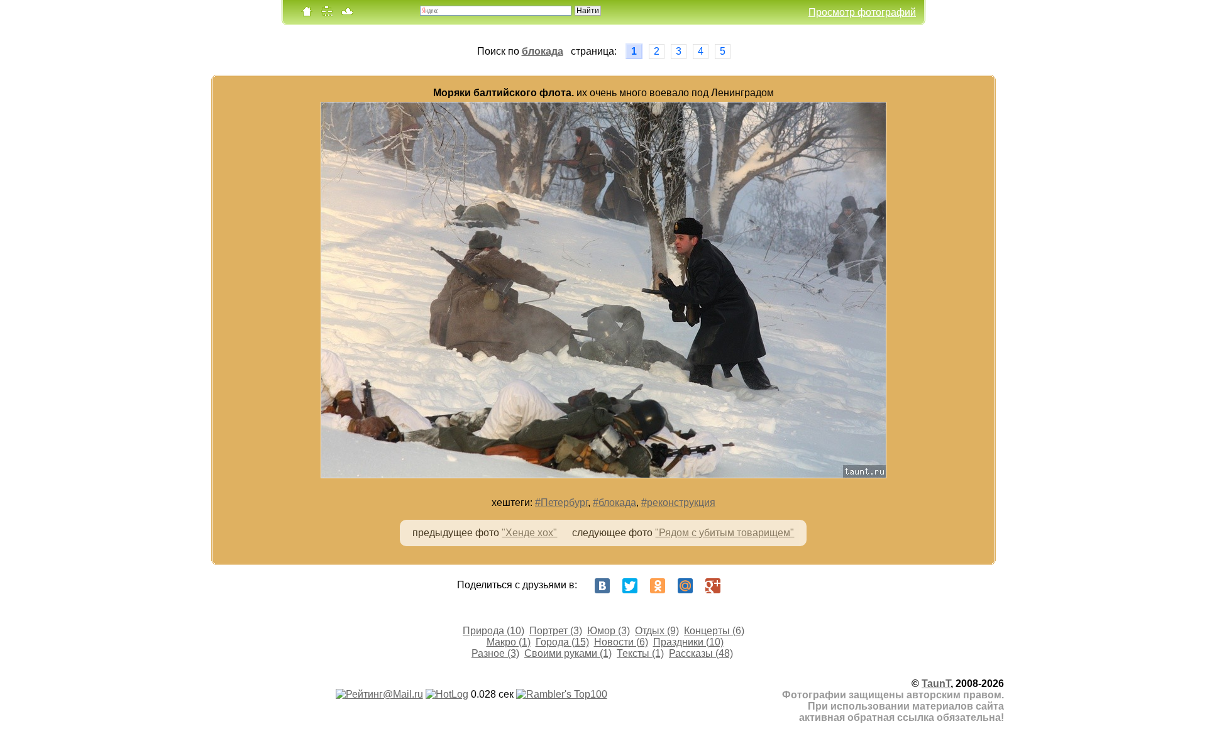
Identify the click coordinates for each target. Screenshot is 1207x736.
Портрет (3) (555, 630)
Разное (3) (495, 653)
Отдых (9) (657, 630)
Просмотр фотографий (862, 12)
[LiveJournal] (740, 585)
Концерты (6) (714, 630)
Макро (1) (509, 642)
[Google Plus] (712, 585)
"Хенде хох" (529, 532)
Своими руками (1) (568, 653)
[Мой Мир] (685, 585)
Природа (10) (493, 630)
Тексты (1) (640, 653)
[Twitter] (629, 585)
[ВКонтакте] (602, 585)
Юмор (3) (608, 630)
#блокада (614, 502)
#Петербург (561, 502)
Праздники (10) (688, 642)
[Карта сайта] (327, 14)
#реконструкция (678, 502)
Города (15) (562, 642)
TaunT (936, 683)
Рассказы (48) (701, 653)
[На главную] (306, 14)
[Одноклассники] (657, 585)
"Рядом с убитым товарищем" (724, 532)
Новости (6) (621, 642)
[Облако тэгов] (347, 14)
